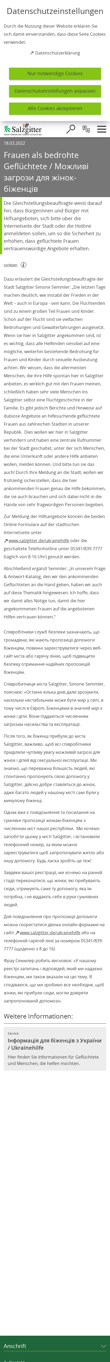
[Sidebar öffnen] (101, 129)
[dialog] (55, 60)
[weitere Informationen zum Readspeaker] (23, 265)
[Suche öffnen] (70, 129)
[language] (86, 129)
